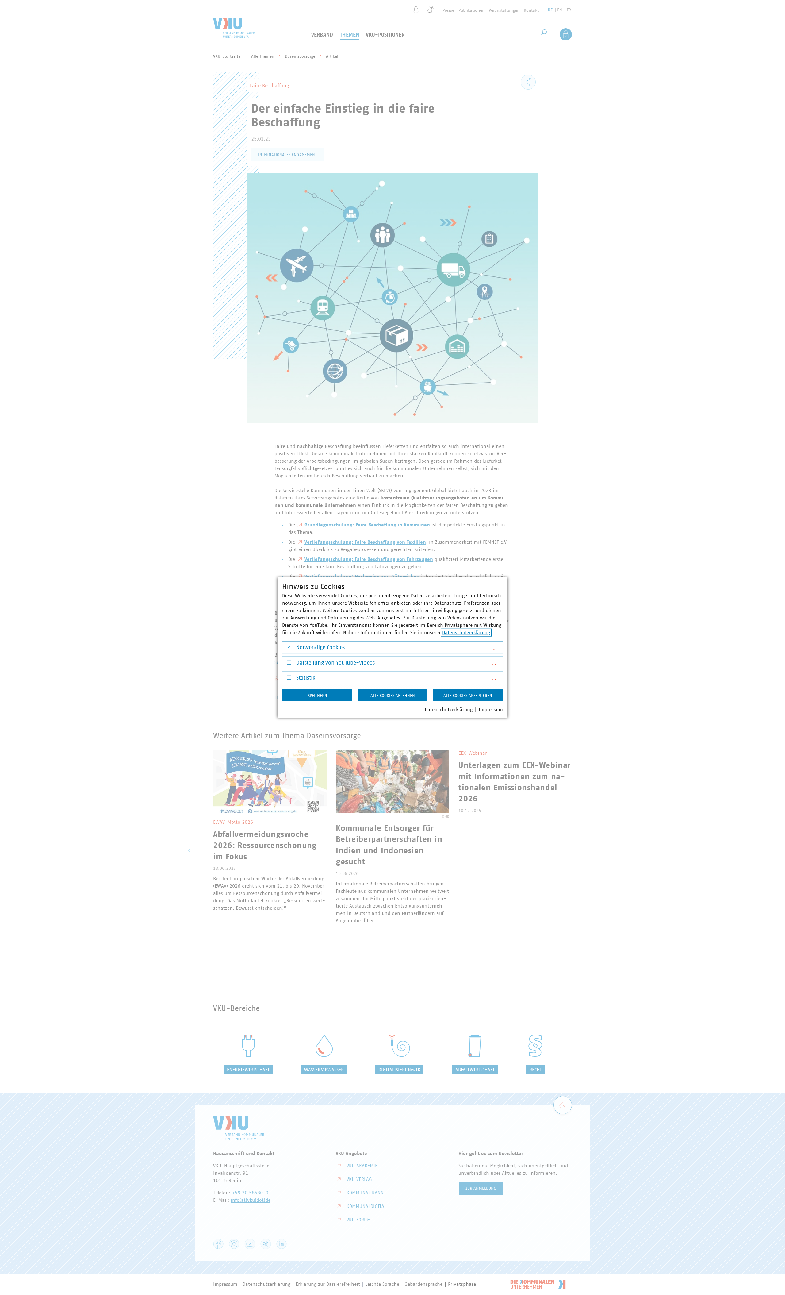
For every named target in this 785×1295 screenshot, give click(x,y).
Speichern (317, 696)
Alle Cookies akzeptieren (467, 696)
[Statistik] (289, 679)
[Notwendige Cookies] (289, 648)
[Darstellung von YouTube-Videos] (289, 664)
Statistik (305, 678)
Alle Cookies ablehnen (392, 696)
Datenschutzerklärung (466, 632)
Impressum (491, 709)
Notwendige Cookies (320, 647)
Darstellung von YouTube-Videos (335, 662)
